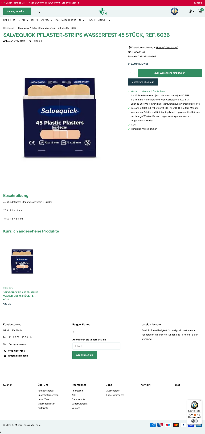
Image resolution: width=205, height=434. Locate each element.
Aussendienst (113, 390)
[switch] (194, 421)
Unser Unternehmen (48, 395)
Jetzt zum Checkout (143, 82)
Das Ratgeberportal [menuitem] (68, 20)
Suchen (7, 384)
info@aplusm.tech (18, 355)
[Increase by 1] (135, 70)
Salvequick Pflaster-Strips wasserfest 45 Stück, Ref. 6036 (20, 296)
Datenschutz (78, 399)
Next (79, 3)
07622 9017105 (16, 351)
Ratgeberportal (45, 390)
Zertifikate (43, 408)
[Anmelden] (191, 11)
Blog (177, 384)
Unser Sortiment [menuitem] (14, 20)
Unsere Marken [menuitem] (97, 20)
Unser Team (44, 399)
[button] (1, 3)
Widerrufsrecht (79, 403)
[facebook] (73, 332)
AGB (74, 395)
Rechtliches (79, 384)
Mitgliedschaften (46, 403)
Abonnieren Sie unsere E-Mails (89, 339)
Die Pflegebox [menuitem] (40, 20)
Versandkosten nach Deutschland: (149, 91)
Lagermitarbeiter (115, 395)
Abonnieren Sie (84, 354)
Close (38, 11)
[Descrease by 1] (135, 75)
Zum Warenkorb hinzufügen (169, 72)
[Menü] (200, 401)
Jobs (109, 384)
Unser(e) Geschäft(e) (167, 47)
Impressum (77, 390)
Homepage (8, 28)
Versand (76, 408)
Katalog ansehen (16, 11)
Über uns (43, 384)
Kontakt (198, 2)
